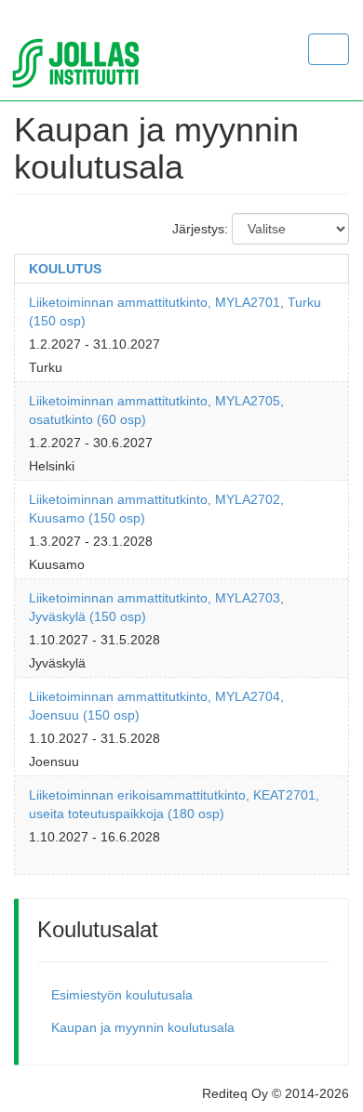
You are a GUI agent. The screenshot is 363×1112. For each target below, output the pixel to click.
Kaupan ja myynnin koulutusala (143, 1027)
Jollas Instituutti (95, 63)
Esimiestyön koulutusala (122, 994)
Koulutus (65, 268)
